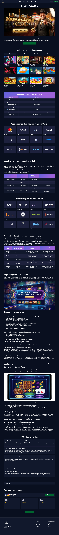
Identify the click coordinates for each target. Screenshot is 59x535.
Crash (35, 53)
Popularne (9, 53)
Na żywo (22, 53)
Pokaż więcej (29, 511)
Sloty (48, 53)
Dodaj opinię (49, 494)
